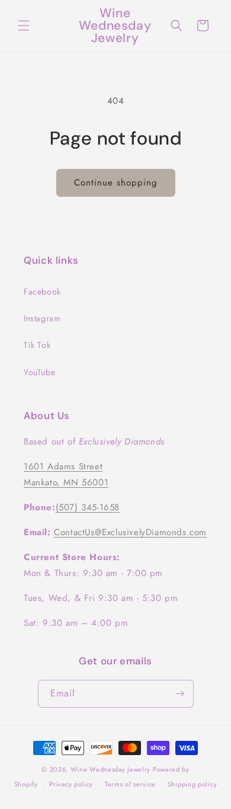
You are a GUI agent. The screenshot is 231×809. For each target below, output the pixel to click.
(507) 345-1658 (88, 507)
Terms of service (130, 784)
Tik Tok (37, 345)
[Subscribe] (180, 694)
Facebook (42, 292)
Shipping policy (192, 784)
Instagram (42, 318)
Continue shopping (116, 182)
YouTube (39, 372)
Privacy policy (71, 784)
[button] (24, 25)
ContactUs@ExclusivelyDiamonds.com (130, 532)
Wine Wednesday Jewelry (110, 769)
